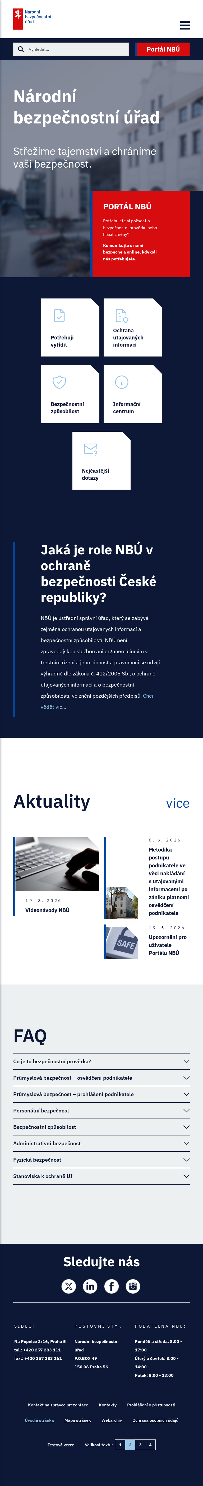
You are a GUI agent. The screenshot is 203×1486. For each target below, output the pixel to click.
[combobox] (71, 49)
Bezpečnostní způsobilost (70, 394)
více (178, 802)
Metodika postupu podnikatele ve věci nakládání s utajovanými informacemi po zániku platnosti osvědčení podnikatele (169, 881)
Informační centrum (133, 394)
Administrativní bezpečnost (47, 1143)
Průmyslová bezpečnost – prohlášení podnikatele (73, 1094)
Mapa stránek (77, 1420)
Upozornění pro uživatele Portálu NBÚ (168, 944)
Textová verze (61, 1444)
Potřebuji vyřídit (70, 327)
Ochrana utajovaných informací (133, 327)
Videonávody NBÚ (47, 910)
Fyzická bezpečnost (37, 1159)
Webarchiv (112, 1420)
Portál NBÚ (163, 49)
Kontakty (108, 1404)
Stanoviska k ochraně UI (42, 1176)
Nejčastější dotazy (101, 461)
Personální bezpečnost (41, 1110)
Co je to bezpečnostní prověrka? (52, 1061)
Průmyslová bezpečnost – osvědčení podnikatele (72, 1077)
